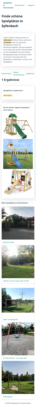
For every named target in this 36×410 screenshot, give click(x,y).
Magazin (31, 5)
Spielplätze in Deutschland (8, 5)
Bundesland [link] (19, 5)
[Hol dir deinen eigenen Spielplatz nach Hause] (18, 126)
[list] (20, 4)
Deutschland (6, 73)
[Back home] (1, 5)
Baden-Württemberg (19, 73)
